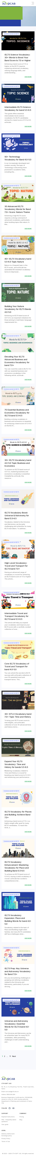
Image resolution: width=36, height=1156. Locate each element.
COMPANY (23, 1113)
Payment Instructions (8, 1117)
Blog (21, 1119)
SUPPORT (5, 1113)
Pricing (22, 1117)
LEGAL (4, 1130)
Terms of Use (6, 1141)
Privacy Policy (6, 1138)
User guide (5, 1124)
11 (10, 1056)
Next (14, 1056)
